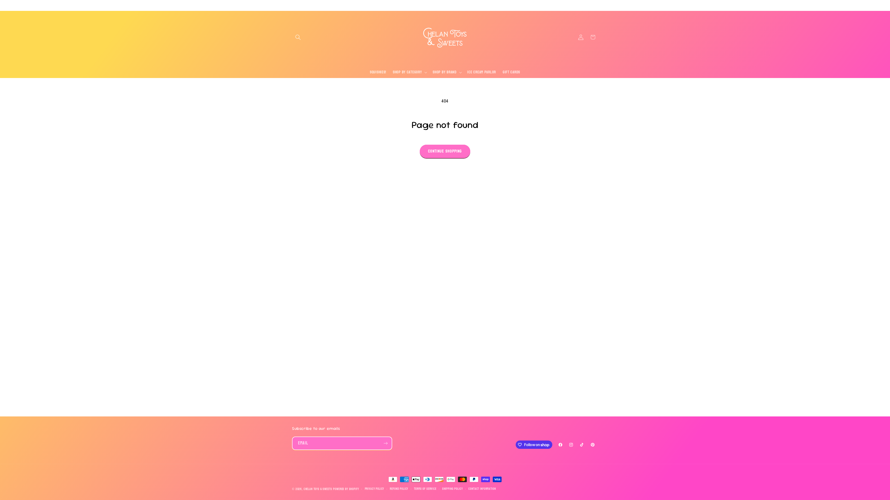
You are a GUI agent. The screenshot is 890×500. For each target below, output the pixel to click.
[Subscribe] (385, 443)
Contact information (482, 489)
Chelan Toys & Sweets (318, 489)
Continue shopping (445, 151)
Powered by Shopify (346, 489)
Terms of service (425, 489)
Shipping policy (452, 489)
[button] (298, 37)
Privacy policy (374, 489)
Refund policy (399, 489)
